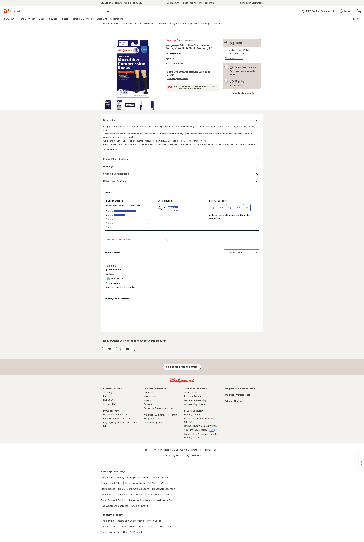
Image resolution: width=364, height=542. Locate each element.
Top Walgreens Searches (114, 505)
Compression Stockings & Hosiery (203, 23)
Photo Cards (154, 520)
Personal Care (144, 494)
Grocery (165, 483)
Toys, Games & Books (113, 500)
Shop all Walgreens (186, 40)
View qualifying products (177, 79)
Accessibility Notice (194, 404)
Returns (107, 396)
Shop (116, 23)
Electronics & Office (111, 483)
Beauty (120, 477)
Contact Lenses (160, 477)
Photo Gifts (165, 526)
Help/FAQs (109, 400)
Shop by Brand (139, 505)
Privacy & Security (193, 411)
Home (106, 23)
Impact (147, 400)
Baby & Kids (107, 477)
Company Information (155, 388)
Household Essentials (163, 488)
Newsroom (150, 396)
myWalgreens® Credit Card (117, 418)
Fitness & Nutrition (135, 483)
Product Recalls (192, 396)
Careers (148, 404)
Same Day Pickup (110, 532)
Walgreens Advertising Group (240, 388)
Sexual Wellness (163, 494)
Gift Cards (153, 483)
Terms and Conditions (195, 388)
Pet (131, 494)
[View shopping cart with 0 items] (359, 11)
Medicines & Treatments (114, 494)
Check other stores (234, 58)
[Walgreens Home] (6, 11)
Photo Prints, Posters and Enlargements (122, 520)
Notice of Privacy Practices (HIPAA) (199, 420)
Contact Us (109, 404)
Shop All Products (133, 532)
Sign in (176, 86)
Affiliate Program (153, 422)
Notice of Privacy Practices (156, 450)
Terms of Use (211, 450)
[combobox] (58, 11)
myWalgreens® (111, 411)
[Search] (109, 11)
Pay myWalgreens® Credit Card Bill (120, 424)
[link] (174, 53)
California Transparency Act (159, 408)
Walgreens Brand (166, 500)
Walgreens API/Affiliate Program (160, 415)
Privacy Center (192, 414)
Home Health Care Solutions (138, 23)
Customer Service (112, 388)
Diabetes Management (170, 23)
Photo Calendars (147, 526)
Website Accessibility (195, 400)
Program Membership (115, 414)
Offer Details (190, 392)
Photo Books (128, 526)
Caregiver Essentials (138, 477)
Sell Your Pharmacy (234, 401)
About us (149, 392)
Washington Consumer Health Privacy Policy (200, 436)
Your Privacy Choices (196, 429)
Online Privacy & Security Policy (201, 425)
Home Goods (108, 488)
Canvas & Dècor (109, 526)
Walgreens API (152, 418)
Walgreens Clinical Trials (237, 395)
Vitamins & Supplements (141, 500)
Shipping (107, 392)
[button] (346, 11)
